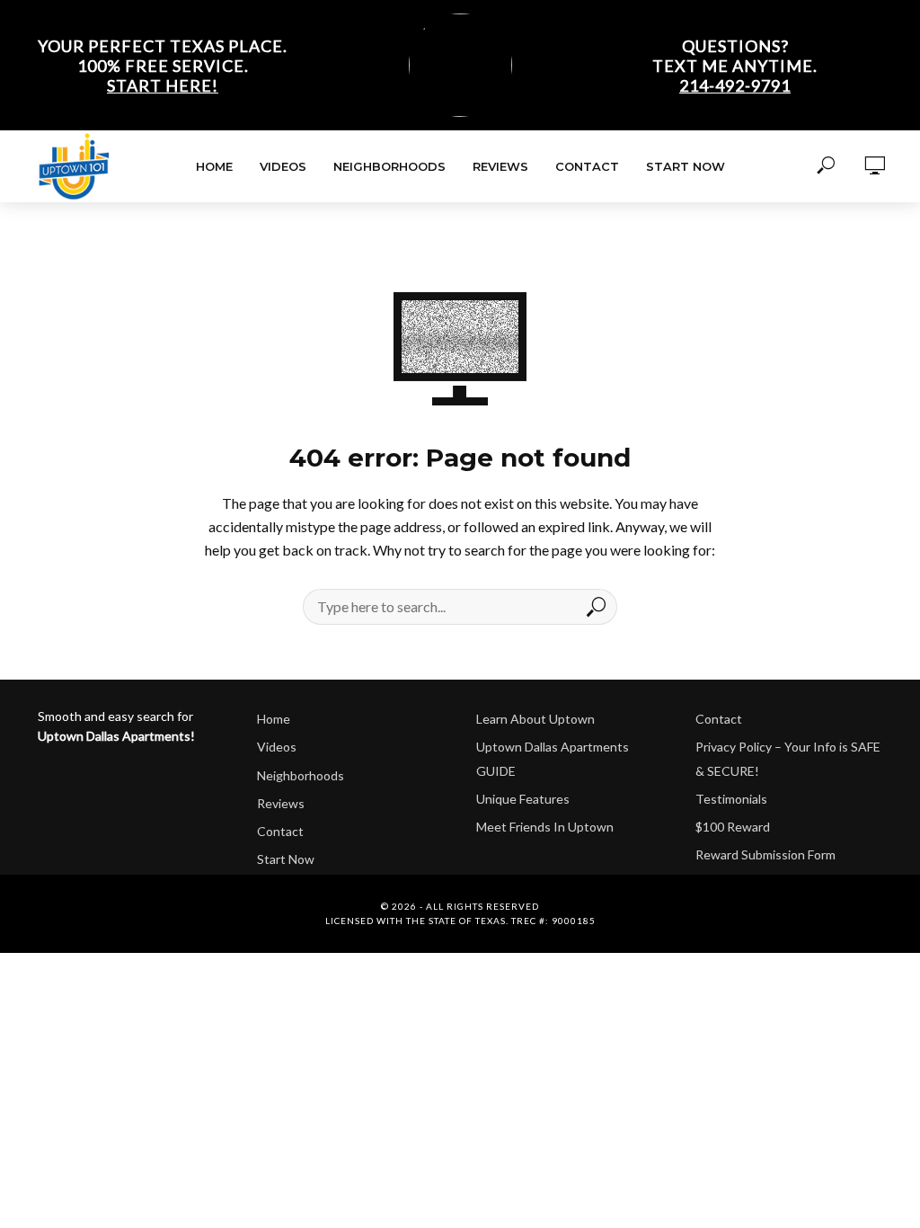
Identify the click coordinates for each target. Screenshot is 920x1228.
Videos (283, 166)
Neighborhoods (389, 166)
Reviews (500, 166)
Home (214, 166)
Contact (587, 166)
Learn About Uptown (535, 718)
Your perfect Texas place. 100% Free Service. (163, 65)
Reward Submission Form (765, 854)
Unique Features (523, 798)
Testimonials (731, 798)
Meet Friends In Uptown (545, 826)
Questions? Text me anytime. (735, 65)
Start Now (685, 166)
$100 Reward (732, 826)
